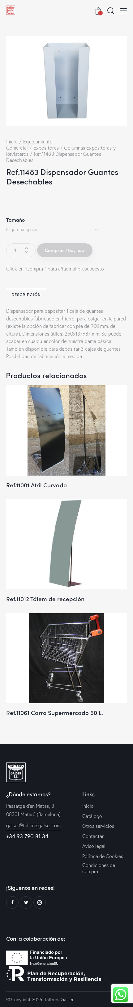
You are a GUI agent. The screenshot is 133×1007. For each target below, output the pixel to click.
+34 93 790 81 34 (27, 836)
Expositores (46, 147)
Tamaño (15, 219)
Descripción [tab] (26, 294)
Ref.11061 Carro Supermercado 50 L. (54, 712)
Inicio (12, 141)
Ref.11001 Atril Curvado (36, 485)
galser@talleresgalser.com (33, 825)
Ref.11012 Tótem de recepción (45, 599)
